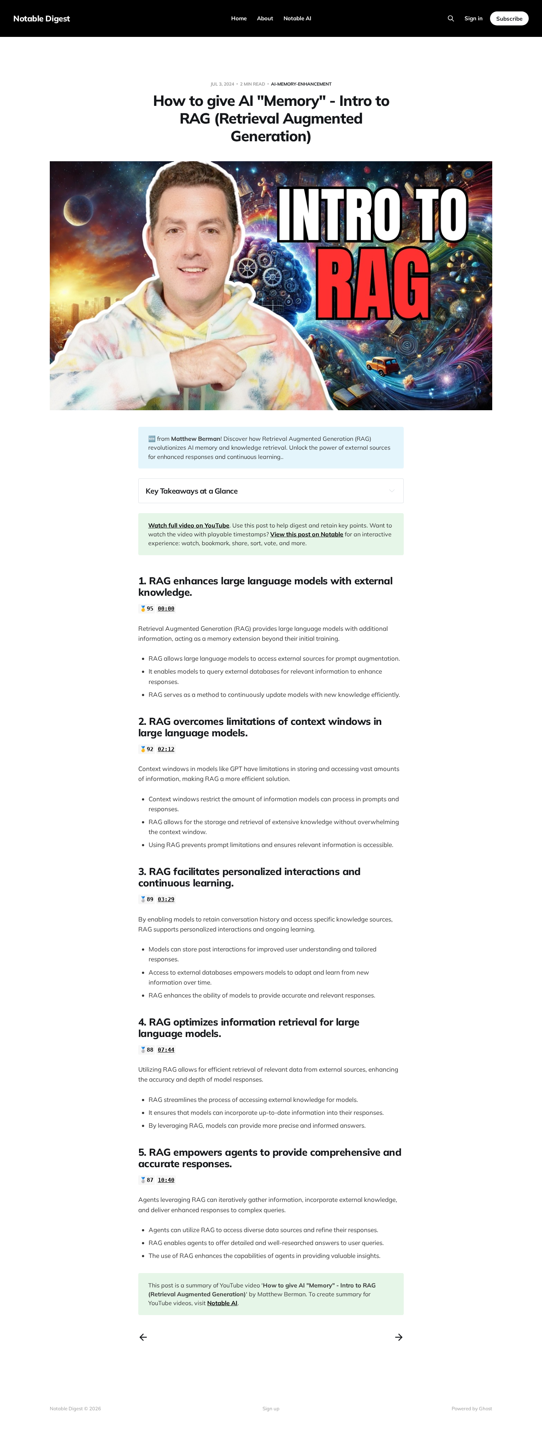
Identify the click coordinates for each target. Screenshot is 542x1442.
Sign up (271, 1408)
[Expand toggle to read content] (392, 490)
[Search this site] (450, 18)
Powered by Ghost (472, 1408)
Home (239, 18)
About (265, 18)
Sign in (474, 18)
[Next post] (399, 1337)
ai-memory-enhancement (301, 84)
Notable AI (297, 18)
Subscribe (509, 18)
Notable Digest (41, 18)
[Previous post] (143, 1337)
